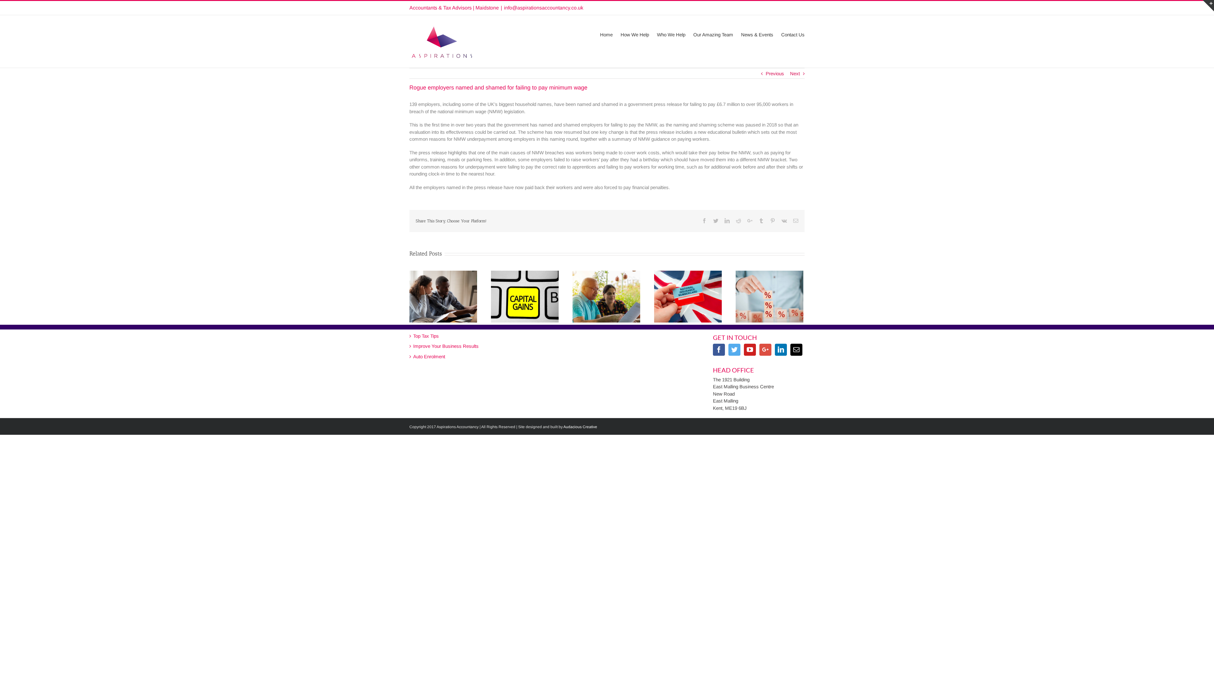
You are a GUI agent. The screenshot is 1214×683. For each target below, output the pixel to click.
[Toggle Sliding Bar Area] (1208, 5)
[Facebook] (719, 350)
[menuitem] (610, 31)
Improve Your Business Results (446, 346)
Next (795, 73)
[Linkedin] (781, 350)
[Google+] (765, 350)
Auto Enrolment (429, 356)
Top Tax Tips (426, 336)
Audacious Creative (580, 427)
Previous (775, 73)
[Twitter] (734, 350)
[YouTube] (750, 350)
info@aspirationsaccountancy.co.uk (543, 7)
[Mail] (796, 350)
